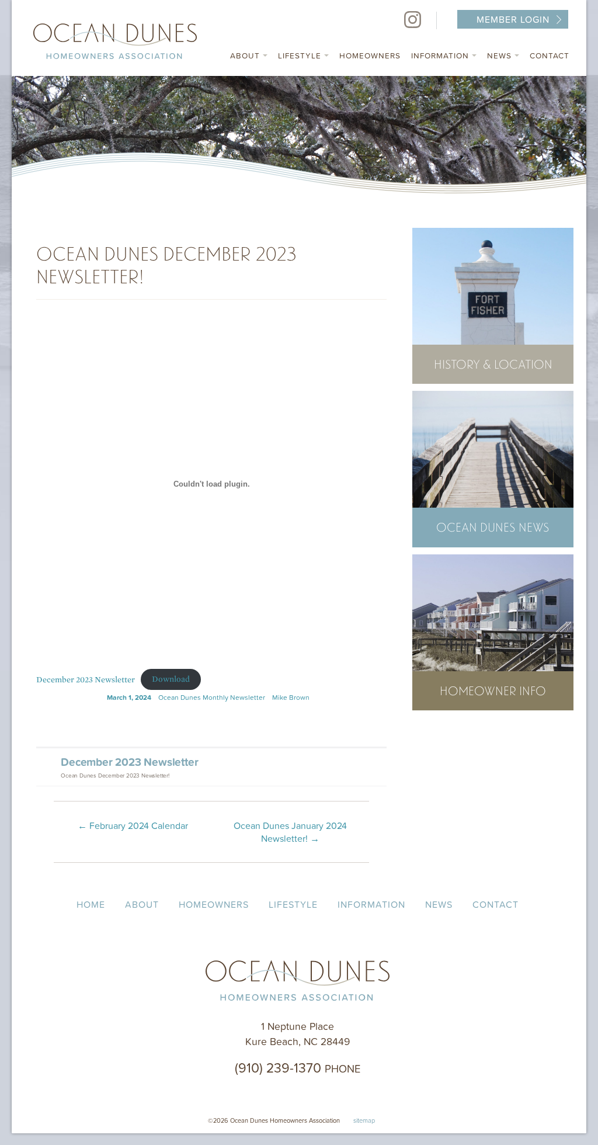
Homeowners (370, 55)
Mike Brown (291, 697)
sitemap (364, 1120)
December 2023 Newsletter (85, 679)
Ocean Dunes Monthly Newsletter (211, 697)
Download (171, 679)
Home (91, 904)
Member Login (513, 19)
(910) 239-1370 (297, 1067)
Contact (549, 55)
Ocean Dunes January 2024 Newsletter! (290, 832)
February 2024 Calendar (133, 825)
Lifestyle (301, 55)
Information (441, 55)
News (500, 55)
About (246, 55)
